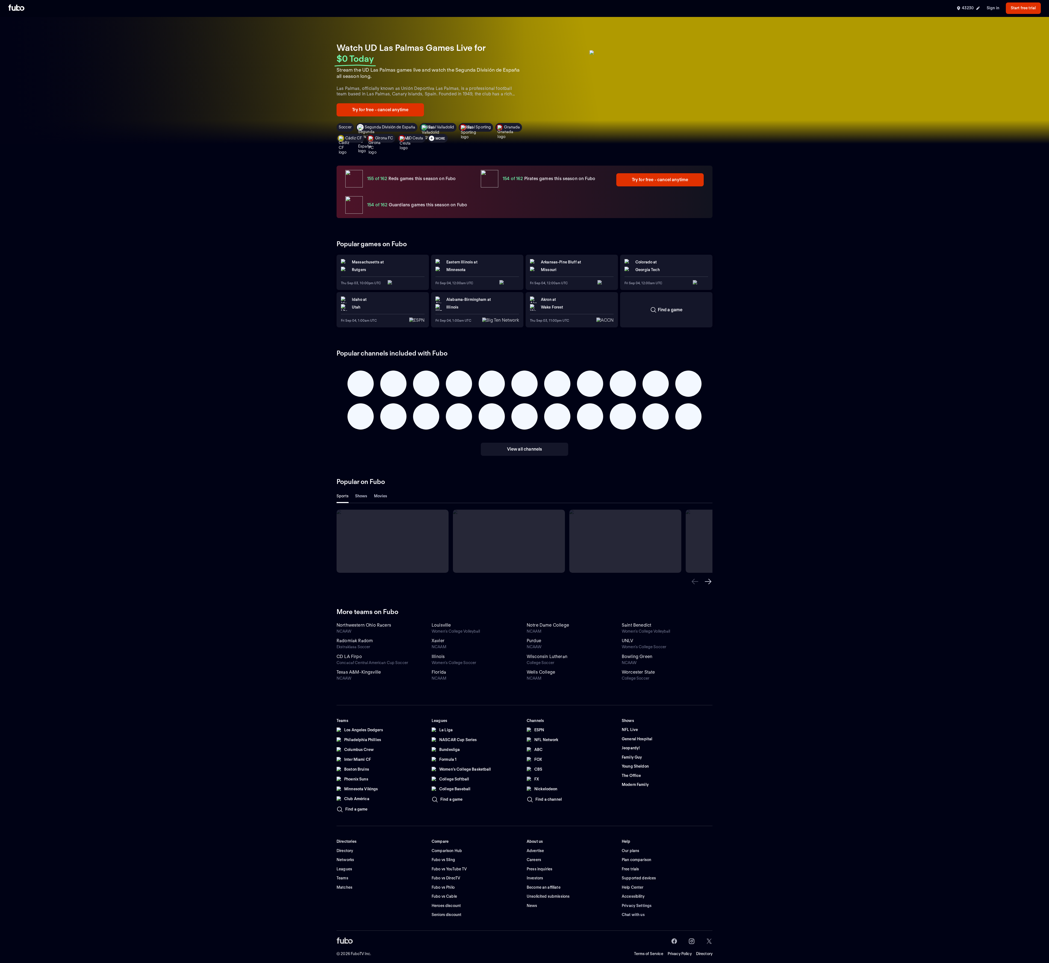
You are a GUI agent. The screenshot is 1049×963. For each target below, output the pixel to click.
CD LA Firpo (349, 656)
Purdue (534, 640)
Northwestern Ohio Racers (364, 625)
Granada (512, 127)
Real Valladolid (441, 127)
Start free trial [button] (1023, 8)
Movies (380, 496)
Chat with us (633, 914)
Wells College (541, 672)
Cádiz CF (353, 138)
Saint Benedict (636, 625)
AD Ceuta (414, 138)
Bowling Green (637, 656)
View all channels (524, 449)
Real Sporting (479, 127)
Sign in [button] (993, 8)
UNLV (627, 640)
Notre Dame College (548, 625)
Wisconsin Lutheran (547, 656)
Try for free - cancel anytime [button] (380, 109)
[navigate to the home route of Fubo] (16, 8)
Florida (439, 672)
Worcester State (638, 672)
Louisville (441, 625)
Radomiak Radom (355, 640)
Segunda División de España (390, 127)
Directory (704, 954)
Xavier (438, 640)
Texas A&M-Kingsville (359, 672)
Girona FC (384, 138)
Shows (361, 496)
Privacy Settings (637, 905)
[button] (695, 581)
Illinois (438, 656)
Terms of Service (648, 954)
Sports (343, 496)
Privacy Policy (680, 954)
